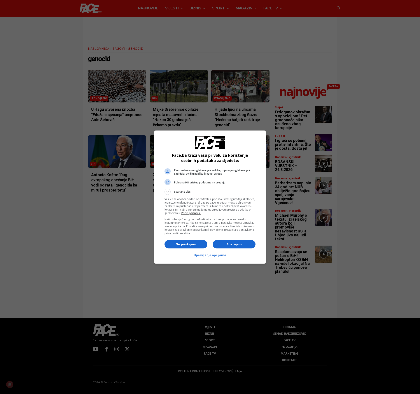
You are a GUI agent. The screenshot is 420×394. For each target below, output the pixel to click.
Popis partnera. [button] (191, 213)
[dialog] (210, 197)
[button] (210, 192)
